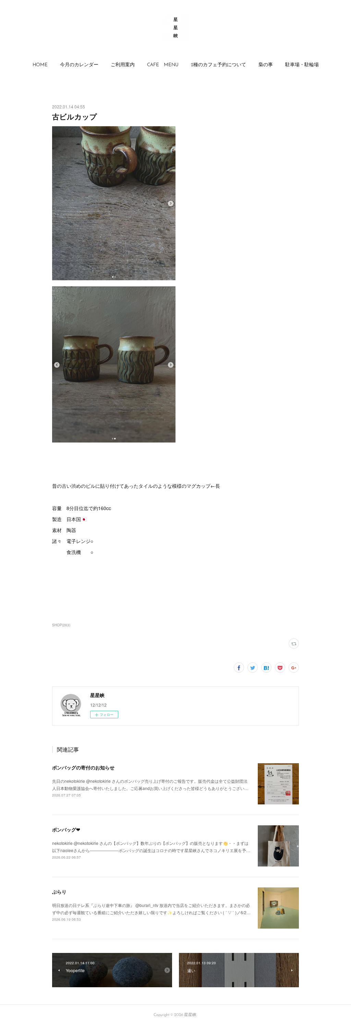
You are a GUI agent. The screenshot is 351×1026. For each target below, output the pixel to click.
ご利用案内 (123, 65)
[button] (40, 65)
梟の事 (265, 65)
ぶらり (59, 891)
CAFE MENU (163, 65)
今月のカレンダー (79, 65)
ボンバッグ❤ (66, 829)
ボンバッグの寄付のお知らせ (83, 767)
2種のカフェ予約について (218, 65)
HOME (40, 65)
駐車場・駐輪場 (302, 65)
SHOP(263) (61, 625)
